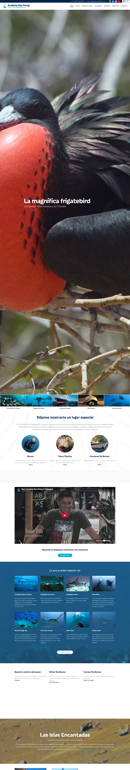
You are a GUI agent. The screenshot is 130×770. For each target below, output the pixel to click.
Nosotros (115, 6)
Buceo (78, 6)
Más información (65, 652)
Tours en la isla (87, 6)
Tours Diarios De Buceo (13, 408)
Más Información (86, 749)
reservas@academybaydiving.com (96, 1)
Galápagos (98, 6)
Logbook (107, 6)
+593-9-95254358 (79, 1)
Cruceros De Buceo (65, 408)
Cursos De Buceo (117, 408)
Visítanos (17, 680)
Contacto (124, 6)
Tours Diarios (91, 408)
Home (72, 6)
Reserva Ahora (65, 555)
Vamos (30, 465)
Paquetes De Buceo (39, 408)
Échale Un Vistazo (89, 680)
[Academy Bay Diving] (16, 6)
